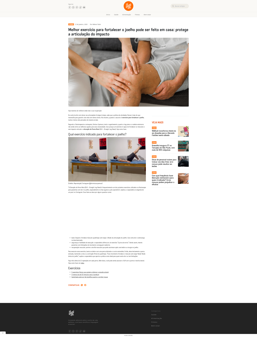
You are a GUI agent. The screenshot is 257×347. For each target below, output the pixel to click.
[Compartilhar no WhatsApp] (82, 285)
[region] (26, 331)
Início (108, 15)
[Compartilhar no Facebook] (85, 285)
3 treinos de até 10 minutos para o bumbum (85, 275)
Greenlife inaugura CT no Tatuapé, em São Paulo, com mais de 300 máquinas (163, 147)
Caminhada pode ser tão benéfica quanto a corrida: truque (89, 277)
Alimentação (126, 15)
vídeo (82, 263)
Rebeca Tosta (97, 24)
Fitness (137, 15)
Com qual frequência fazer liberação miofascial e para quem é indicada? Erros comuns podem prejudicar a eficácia (163, 180)
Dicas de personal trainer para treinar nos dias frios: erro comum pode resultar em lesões (164, 163)
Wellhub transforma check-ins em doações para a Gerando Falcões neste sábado (164, 133)
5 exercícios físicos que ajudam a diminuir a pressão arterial (90, 272)
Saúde (116, 15)
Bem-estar (147, 15)
